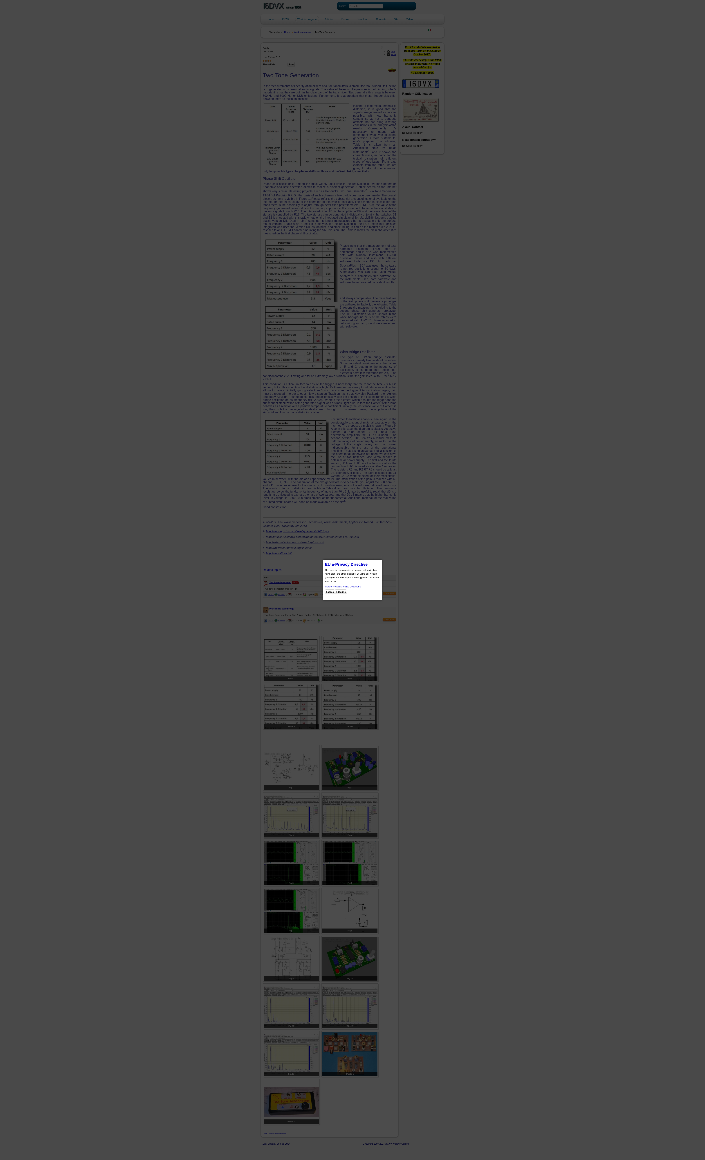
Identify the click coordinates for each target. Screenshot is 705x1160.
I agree (330, 592)
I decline (341, 592)
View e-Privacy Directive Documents (343, 586)
